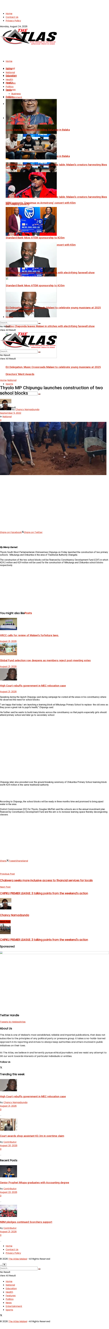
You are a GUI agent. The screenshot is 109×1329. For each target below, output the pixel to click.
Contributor (10, 1142)
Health (9, 79)
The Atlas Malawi (17, 1258)
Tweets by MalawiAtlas (13, 1021)
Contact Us (12, 17)
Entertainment (14, 97)
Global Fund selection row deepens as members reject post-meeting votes (45, 660)
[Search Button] (39, 323)
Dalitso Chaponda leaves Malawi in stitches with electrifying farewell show (50, 326)
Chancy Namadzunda (27, 409)
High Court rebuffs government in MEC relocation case (33, 685)
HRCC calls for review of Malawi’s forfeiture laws (29, 635)
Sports (9, 384)
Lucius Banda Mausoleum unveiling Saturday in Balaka (38, 129)
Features (11, 83)
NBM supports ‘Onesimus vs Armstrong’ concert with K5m (41, 202)
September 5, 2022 (10, 413)
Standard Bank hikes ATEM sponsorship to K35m (35, 237)
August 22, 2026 (8, 1192)
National (10, 72)
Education (11, 76)
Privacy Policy (13, 20)
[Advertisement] (33, 4)
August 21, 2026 (8, 641)
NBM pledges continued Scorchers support (26, 1222)
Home (9, 13)
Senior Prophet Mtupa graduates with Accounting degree (34, 1182)
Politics (9, 86)
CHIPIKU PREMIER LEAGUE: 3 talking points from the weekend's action (44, 940)
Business (16, 93)
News (9, 90)
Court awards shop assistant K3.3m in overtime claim (32, 1136)
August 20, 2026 (8, 1145)
